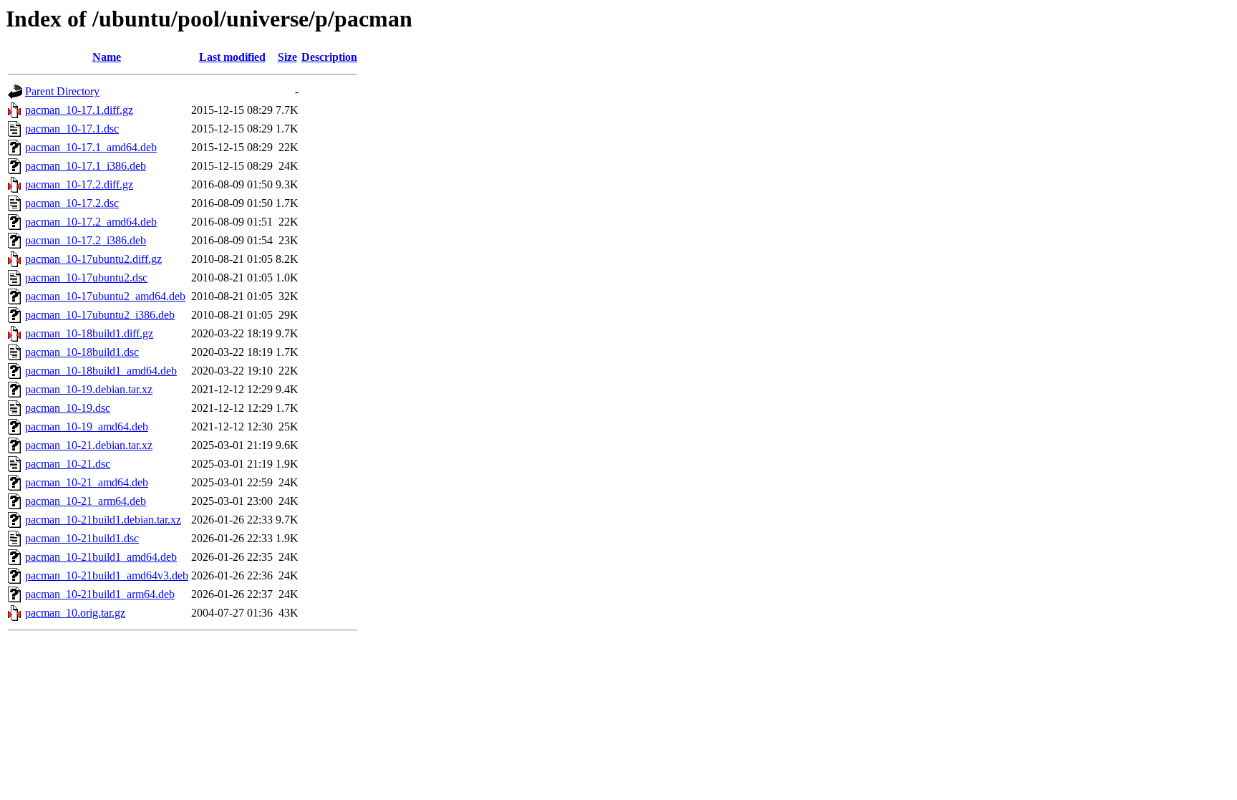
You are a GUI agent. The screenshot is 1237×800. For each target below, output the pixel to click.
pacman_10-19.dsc (67, 408)
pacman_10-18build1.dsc (82, 352)
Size (287, 57)
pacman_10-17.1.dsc (72, 128)
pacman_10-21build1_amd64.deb (101, 557)
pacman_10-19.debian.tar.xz (88, 389)
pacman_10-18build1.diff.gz (89, 333)
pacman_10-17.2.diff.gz (79, 184)
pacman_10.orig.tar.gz (75, 613)
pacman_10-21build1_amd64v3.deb (106, 575)
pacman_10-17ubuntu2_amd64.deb (105, 296)
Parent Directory (62, 91)
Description (329, 57)
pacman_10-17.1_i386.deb (85, 166)
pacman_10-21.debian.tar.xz (88, 445)
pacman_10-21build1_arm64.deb (100, 594)
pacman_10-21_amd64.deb (86, 482)
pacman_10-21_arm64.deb (85, 501)
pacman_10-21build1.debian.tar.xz (103, 520)
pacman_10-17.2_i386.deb (85, 240)
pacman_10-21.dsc (67, 464)
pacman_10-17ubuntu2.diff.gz (93, 259)
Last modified (232, 57)
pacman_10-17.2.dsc (72, 203)
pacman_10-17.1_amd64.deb (91, 147)
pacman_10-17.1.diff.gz (79, 110)
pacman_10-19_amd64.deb (86, 426)
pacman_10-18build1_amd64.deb (101, 371)
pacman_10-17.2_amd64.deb (91, 222)
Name (106, 57)
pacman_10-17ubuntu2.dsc (86, 277)
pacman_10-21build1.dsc (82, 538)
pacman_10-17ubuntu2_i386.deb (100, 315)
